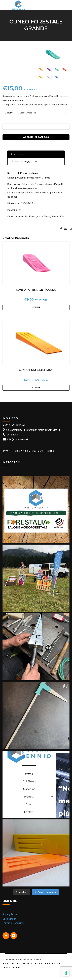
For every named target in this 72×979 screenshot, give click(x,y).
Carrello (6, 967)
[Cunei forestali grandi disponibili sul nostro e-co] (36, 852)
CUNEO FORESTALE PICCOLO (36, 289)
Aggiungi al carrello (36, 137)
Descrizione (17, 154)
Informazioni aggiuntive (24, 161)
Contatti (56, 963)
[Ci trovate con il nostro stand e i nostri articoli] (36, 578)
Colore (9, 112)
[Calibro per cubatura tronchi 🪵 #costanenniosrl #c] (36, 715)
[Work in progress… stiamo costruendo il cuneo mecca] (36, 646)
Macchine (27, 963)
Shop (47, 963)
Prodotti (38, 963)
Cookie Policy (9, 918)
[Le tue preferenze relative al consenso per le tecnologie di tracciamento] (66, 973)
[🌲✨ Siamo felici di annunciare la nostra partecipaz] (36, 509)
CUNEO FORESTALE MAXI (36, 370)
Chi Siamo (15, 963)
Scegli (36, 307)
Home (5, 963)
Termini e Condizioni (13, 923)
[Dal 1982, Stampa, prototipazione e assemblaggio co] (36, 784)
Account (16, 967)
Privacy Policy (10, 914)
